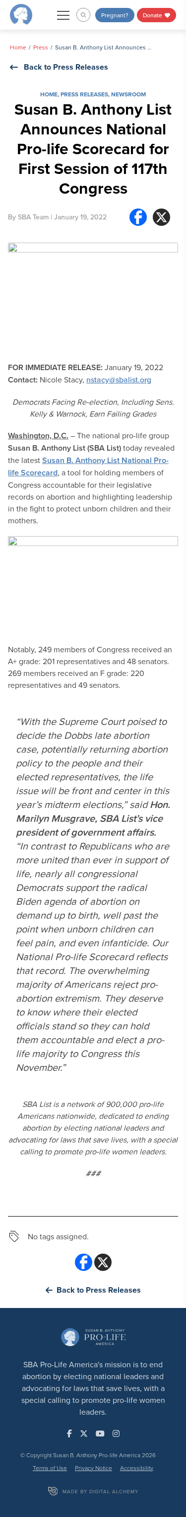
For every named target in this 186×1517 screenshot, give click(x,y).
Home (18, 47)
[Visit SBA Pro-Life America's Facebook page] (69, 1433)
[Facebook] (138, 217)
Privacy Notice (93, 1468)
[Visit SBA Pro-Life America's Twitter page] (84, 1433)
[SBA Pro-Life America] (21, 13)
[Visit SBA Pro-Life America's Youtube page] (100, 1433)
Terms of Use (50, 1468)
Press (40, 47)
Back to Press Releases (66, 67)
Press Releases (84, 94)
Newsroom (128, 94)
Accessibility (136, 1468)
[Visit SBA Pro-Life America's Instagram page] (116, 1433)
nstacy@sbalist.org (118, 379)
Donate (153, 15)
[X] (161, 217)
